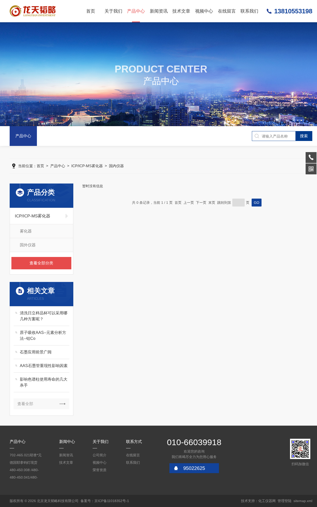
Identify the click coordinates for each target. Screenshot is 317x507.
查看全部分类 (41, 263)
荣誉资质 (99, 470)
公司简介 (99, 455)
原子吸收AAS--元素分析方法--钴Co (43, 335)
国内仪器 (116, 166)
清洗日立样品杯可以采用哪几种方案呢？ (43, 316)
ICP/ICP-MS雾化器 (87, 166)
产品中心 (136, 11)
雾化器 (26, 231)
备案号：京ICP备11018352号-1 (104, 501)
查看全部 (25, 404)
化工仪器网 (267, 501)
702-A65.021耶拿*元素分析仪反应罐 (26, 456)
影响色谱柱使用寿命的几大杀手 (43, 382)
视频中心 (204, 11)
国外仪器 (28, 245)
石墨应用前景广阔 (36, 352)
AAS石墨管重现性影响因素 (44, 366)
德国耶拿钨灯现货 (23, 462)
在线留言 (227, 11)
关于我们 (113, 11)
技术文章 (181, 11)
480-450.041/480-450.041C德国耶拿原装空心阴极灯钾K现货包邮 (26, 478)
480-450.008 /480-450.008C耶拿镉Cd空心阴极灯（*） (26, 471)
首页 (90, 11)
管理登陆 (284, 501)
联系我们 (249, 11)
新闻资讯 (159, 11)
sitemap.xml (302, 501)
